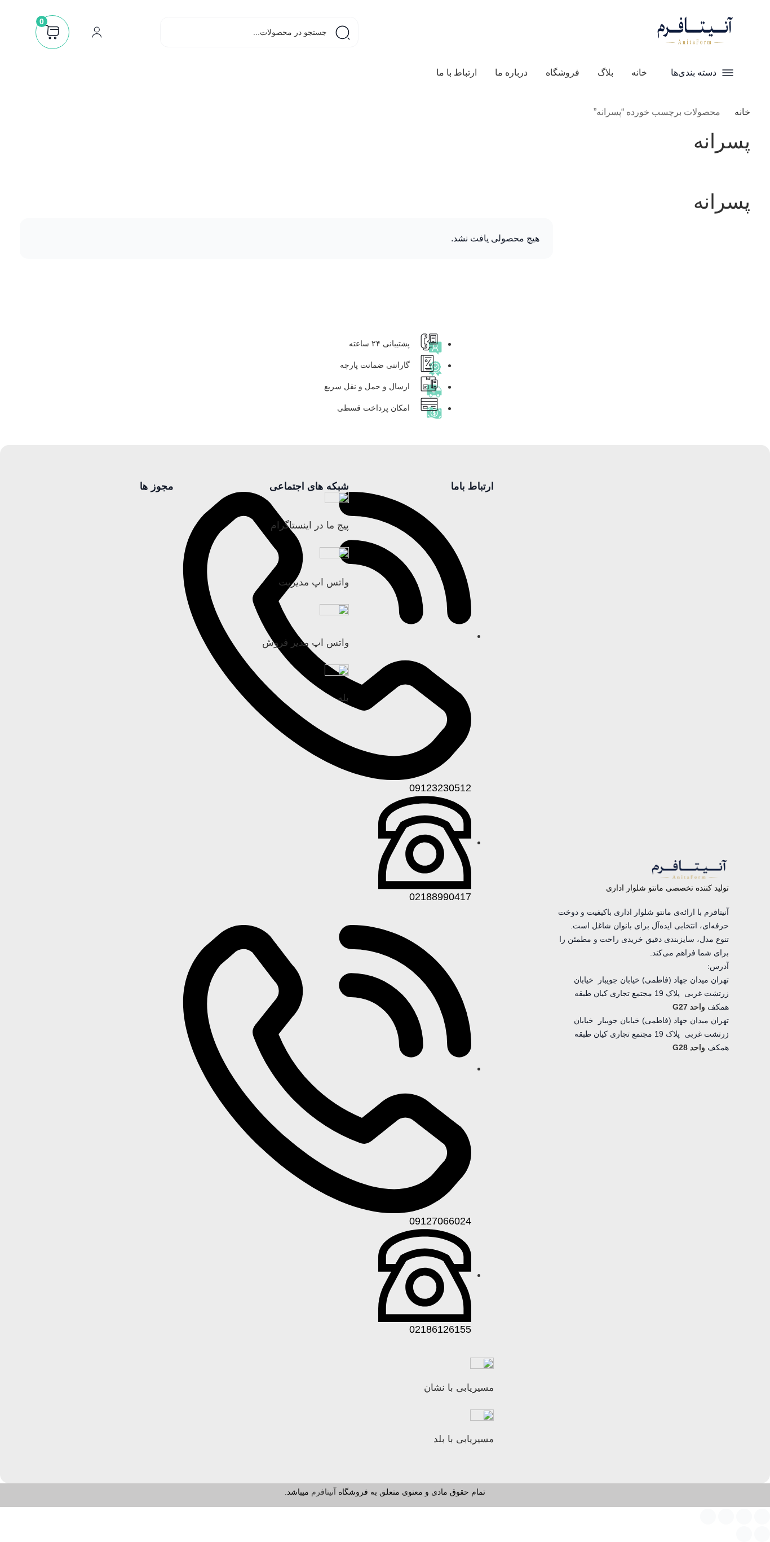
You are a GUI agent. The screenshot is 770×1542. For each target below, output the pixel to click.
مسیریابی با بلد (463, 1439)
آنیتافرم (323, 1491)
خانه (639, 72)
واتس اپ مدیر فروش (305, 642)
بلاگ (605, 72)
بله (343, 698)
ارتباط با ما (456, 72)
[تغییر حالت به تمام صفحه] (744, 1517)
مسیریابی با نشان (459, 1387)
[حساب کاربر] (97, 32)
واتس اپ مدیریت (313, 582)
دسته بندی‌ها (693, 72)
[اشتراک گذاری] (726, 1517)
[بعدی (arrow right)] (744, 1534)
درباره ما (511, 72)
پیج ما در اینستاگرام (310, 525)
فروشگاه (562, 72)
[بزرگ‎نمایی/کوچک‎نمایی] (762, 1517)
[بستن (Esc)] (708, 1517)
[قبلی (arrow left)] (762, 1534)
